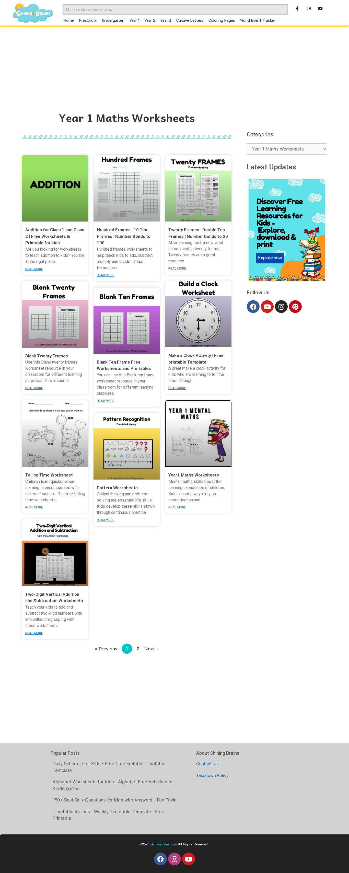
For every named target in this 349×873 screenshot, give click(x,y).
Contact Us (207, 763)
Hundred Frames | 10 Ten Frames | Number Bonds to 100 (123, 236)
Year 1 (134, 20)
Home (68, 20)
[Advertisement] (174, 65)
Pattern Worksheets (117, 487)
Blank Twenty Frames (46, 355)
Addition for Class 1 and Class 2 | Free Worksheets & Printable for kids (54, 236)
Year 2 (150, 20)
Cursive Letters (189, 20)
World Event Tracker (257, 20)
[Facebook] (253, 306)
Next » (151, 648)
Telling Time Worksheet (49, 475)
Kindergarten (113, 20)
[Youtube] (267, 306)
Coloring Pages (221, 20)
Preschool (88, 20)
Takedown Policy (212, 775)
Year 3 (165, 20)
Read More (34, 269)
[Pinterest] (295, 306)
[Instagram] (281, 306)
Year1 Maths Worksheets (193, 475)
